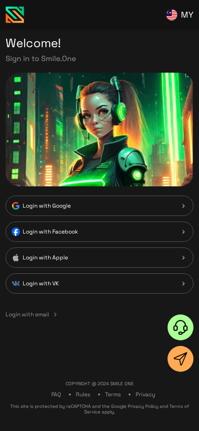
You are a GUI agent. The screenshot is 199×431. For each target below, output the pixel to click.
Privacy (145, 394)
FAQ (56, 394)
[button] (180, 327)
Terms (113, 394)
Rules (83, 394)
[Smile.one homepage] (15, 14)
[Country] (171, 14)
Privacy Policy (143, 406)
